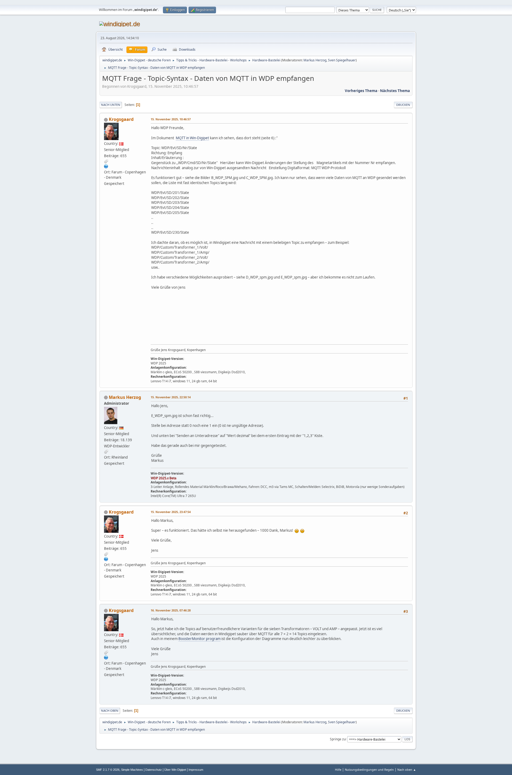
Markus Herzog (314, 60)
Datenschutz (153, 769)
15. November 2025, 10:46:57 (171, 119)
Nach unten (110, 105)
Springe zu (338, 739)
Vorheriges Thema (361, 90)
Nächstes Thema (395, 90)
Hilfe (338, 770)
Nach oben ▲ (406, 770)
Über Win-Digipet (175, 769)
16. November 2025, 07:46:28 (171, 610)
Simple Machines (132, 769)
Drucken (403, 105)
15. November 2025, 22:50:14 (171, 397)
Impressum (196, 769)
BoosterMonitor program (199, 638)
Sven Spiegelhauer (342, 60)
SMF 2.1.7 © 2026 (107, 769)
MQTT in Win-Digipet (192, 138)
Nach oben (109, 711)
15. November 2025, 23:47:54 (171, 512)
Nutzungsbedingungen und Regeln (369, 770)
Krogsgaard (121, 119)
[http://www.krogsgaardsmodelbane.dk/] (106, 166)
